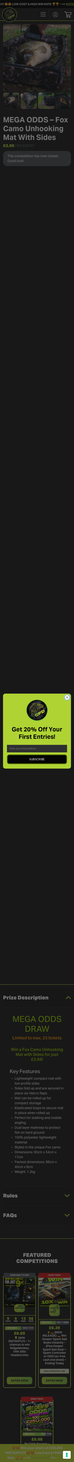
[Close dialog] (67, 697)
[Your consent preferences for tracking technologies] (67, 1455)
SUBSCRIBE (37, 759)
